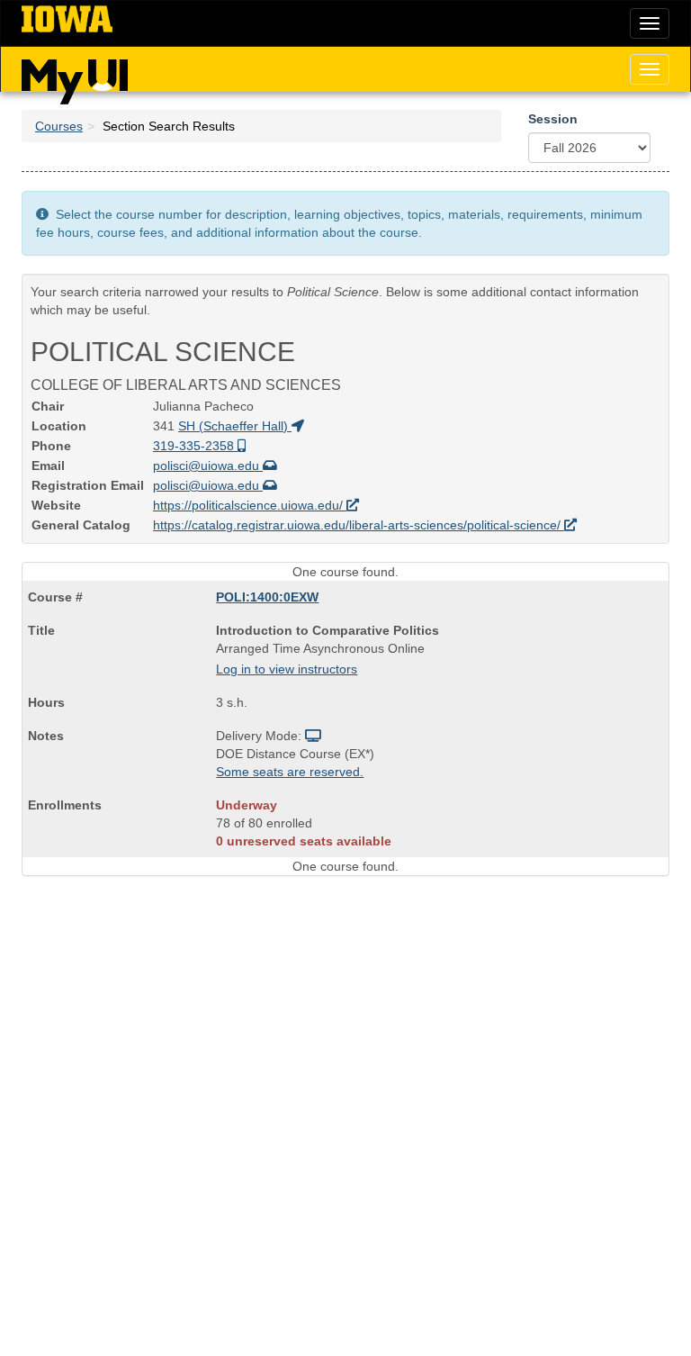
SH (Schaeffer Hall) (235, 426)
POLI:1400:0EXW (267, 597)
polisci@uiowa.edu (208, 465)
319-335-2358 (195, 445)
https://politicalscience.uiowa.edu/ (249, 505)
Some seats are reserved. (289, 771)
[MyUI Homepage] (74, 75)
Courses (59, 126)
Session (553, 119)
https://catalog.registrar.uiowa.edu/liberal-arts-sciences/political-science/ (358, 525)
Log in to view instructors (286, 669)
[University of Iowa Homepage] (67, 20)
